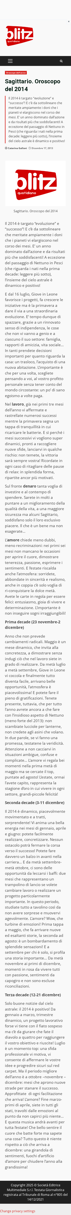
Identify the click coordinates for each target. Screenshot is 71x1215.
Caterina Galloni (17, 148)
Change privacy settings (17, 1211)
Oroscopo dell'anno (16, 72)
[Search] (61, 61)
